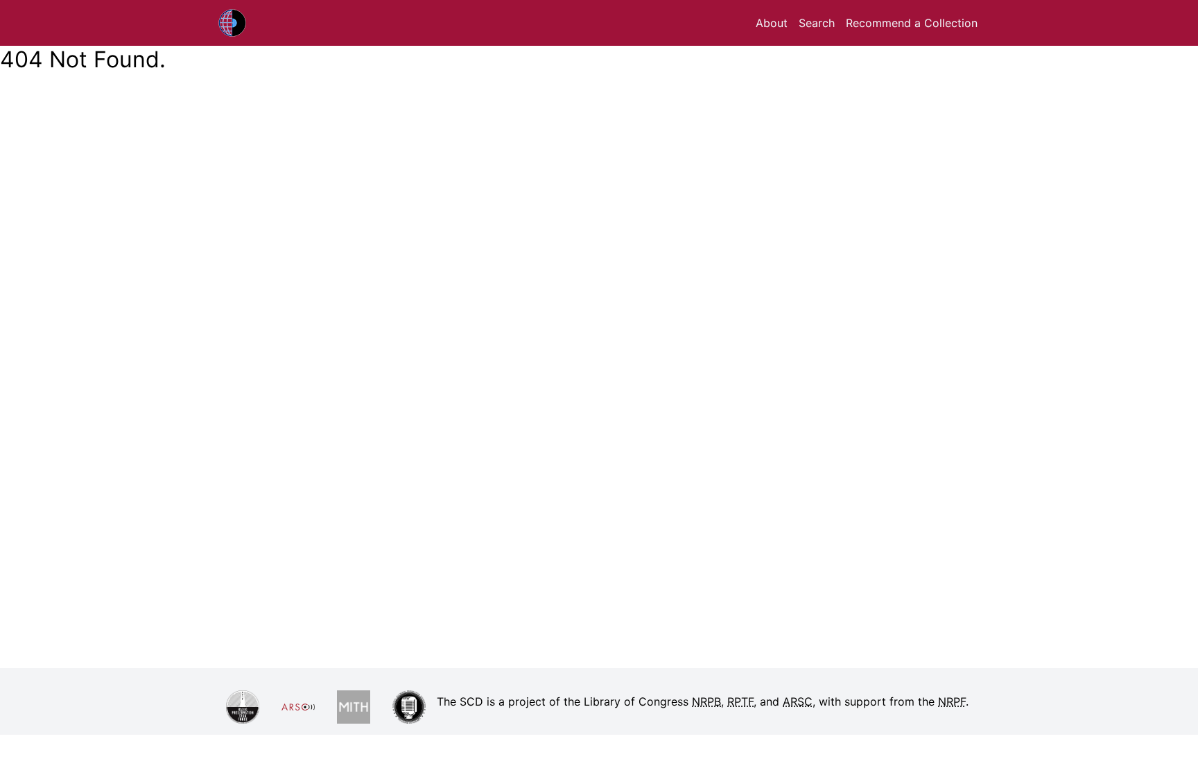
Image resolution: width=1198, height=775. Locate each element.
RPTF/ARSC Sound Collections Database (267, 23)
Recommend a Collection (912, 23)
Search (817, 23)
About (772, 23)
